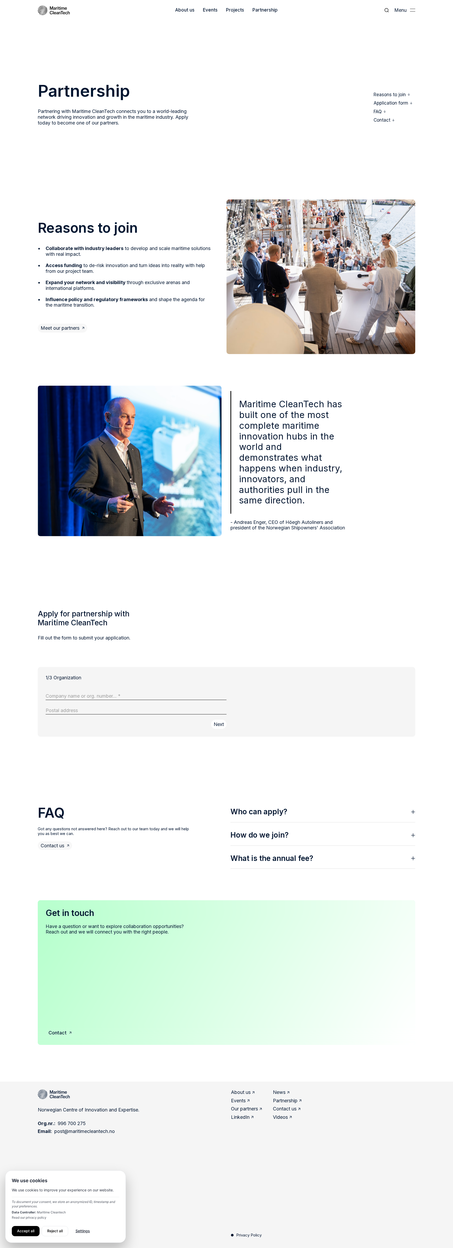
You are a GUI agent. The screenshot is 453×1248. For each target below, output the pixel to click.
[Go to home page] (54, 1094)
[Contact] (60, 1032)
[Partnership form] (393, 103)
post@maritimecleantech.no (84, 1131)
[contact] (384, 120)
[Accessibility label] (55, 845)
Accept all (25, 1231)
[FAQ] (380, 111)
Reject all (55, 1231)
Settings (83, 1231)
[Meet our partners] (62, 328)
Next (219, 724)
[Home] (54, 10)
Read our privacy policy (29, 1217)
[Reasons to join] (392, 94)
